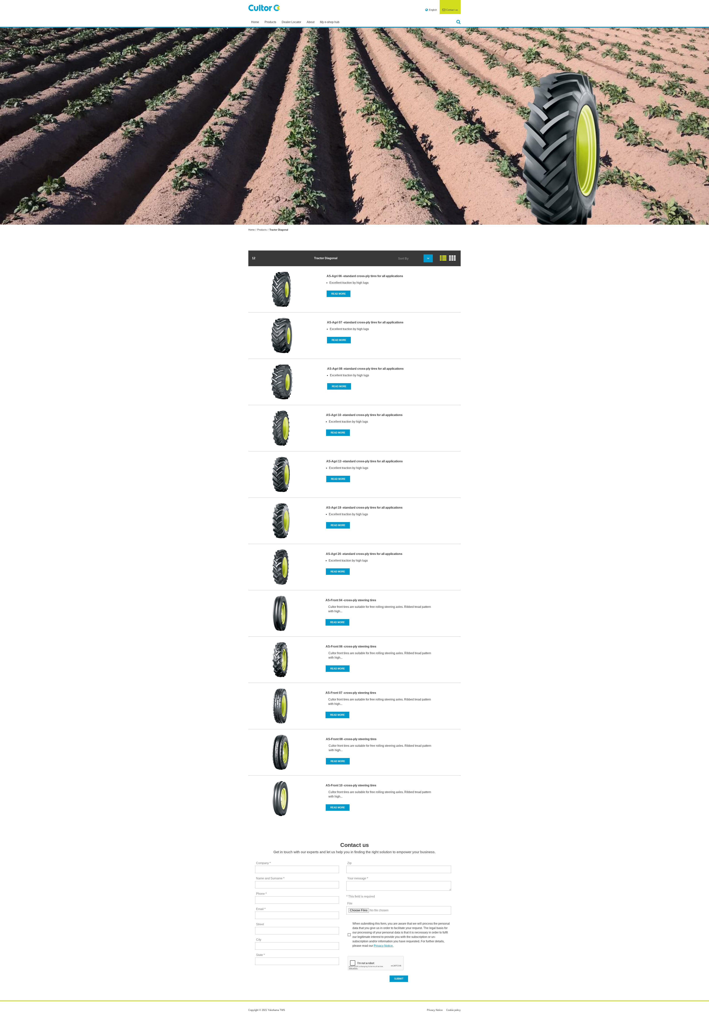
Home (255, 22)
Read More (338, 293)
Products (270, 22)
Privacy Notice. (383, 945)
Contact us (452, 9)
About (310, 22)
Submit (398, 978)
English (433, 9)
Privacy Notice (435, 1010)
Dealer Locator (291, 22)
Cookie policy (453, 1010)
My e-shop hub (329, 22)
